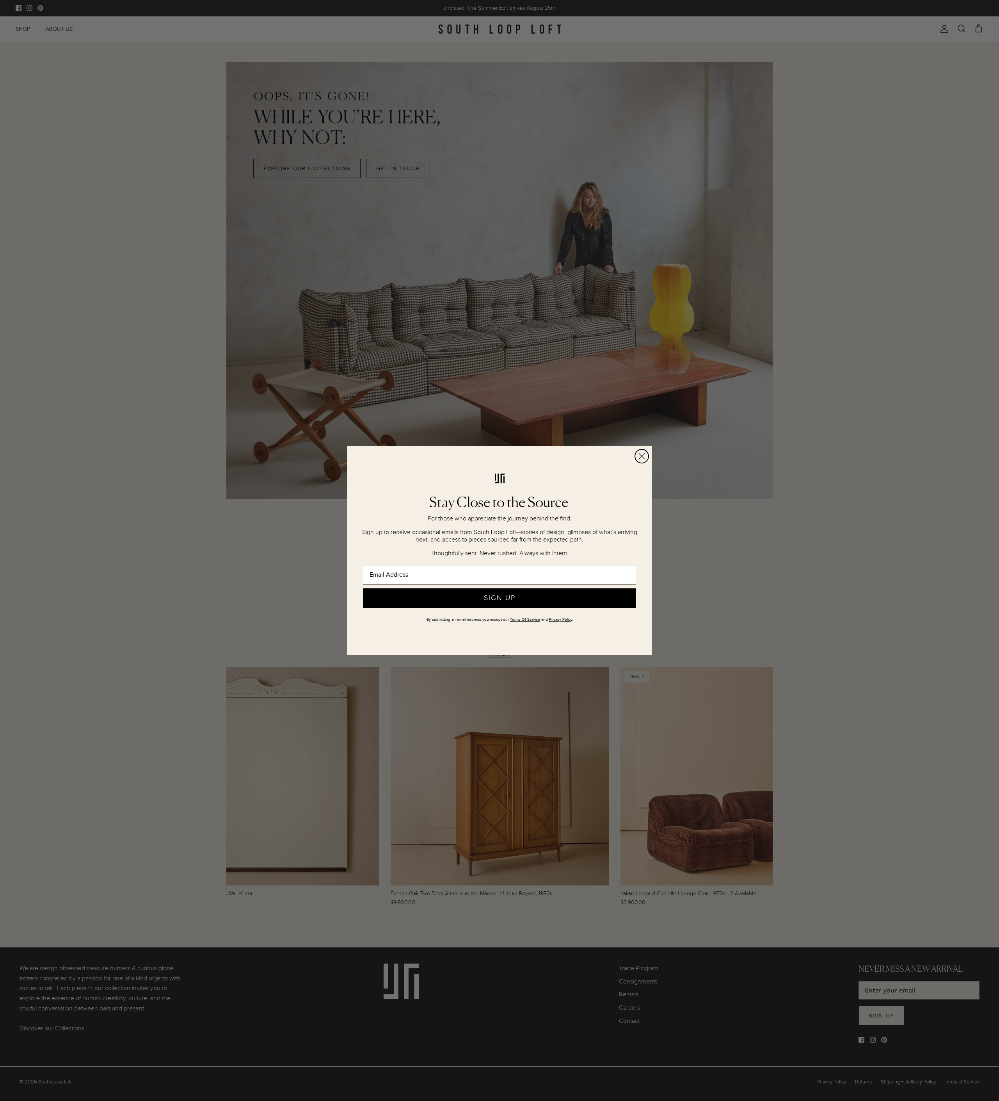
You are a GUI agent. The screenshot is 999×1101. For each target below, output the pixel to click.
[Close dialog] (642, 456)
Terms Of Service (525, 619)
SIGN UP (499, 598)
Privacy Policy (560, 619)
